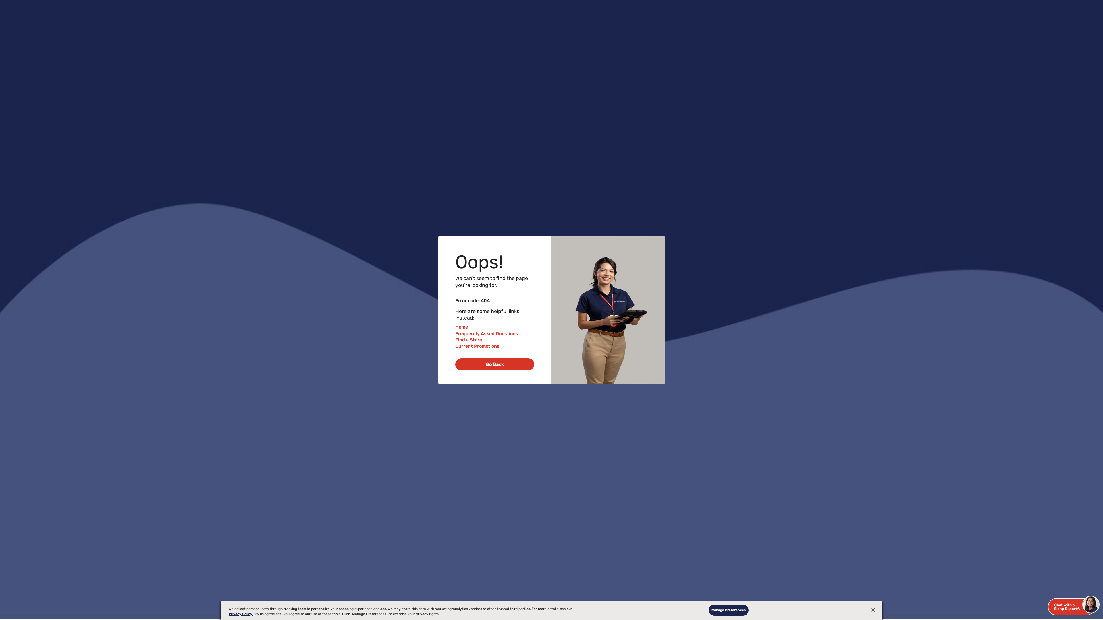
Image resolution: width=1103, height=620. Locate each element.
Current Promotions (477, 346)
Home (461, 327)
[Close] (873, 610)
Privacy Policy (241, 614)
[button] (1071, 606)
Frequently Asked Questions (486, 333)
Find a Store (468, 340)
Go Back (495, 364)
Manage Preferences (728, 610)
